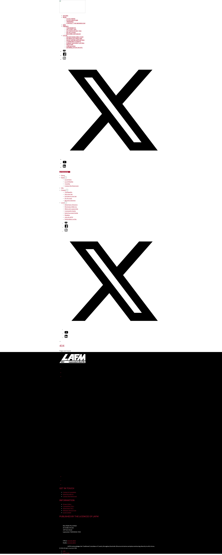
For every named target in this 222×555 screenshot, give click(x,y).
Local (65, 35)
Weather (69, 44)
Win (64, 25)
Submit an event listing (75, 43)
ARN (64, 551)
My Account (71, 32)
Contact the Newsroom (75, 23)
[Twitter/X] (113, 159)
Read (65, 17)
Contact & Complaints (69, 492)
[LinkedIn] (64, 167)
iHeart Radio (66, 553)
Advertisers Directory (75, 37)
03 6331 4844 (71, 541)
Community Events (73, 41)
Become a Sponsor (73, 34)
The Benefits (71, 28)
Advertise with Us (68, 494)
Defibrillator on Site (74, 47)
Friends (66, 26)
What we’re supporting (75, 40)
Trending (69, 21)
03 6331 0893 (71, 543)
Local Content (67, 512)
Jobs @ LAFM (70, 46)
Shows (65, 15)
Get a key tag (71, 29)
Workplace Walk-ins (74, 38)
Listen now (63, 172)
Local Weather (72, 20)
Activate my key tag (73, 31)
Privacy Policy (67, 504)
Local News (70, 18)
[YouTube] (64, 163)
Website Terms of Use (69, 510)
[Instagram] (64, 59)
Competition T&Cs (68, 506)
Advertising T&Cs (68, 508)
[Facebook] (64, 55)
